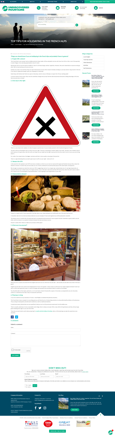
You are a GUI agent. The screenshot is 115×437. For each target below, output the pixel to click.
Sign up (34, 385)
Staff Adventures (87, 68)
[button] (102, 396)
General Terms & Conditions (81, 417)
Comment (13, 333)
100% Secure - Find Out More (57, 431)
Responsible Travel (52, 1)
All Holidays (13, 1)
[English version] (1, 1)
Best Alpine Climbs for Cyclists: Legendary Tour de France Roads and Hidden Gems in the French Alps (98, 77)
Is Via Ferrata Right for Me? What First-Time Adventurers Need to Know (98, 113)
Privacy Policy (92, 417)
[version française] (3, 1)
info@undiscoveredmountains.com (46, 400)
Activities (85, 65)
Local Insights (18, 44)
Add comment (15, 355)
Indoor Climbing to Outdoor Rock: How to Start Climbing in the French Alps (98, 130)
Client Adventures (87, 62)
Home (12, 44)
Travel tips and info (88, 59)
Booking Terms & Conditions (66, 417)
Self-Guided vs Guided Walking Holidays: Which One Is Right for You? (97, 96)
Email (56, 373)
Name (12, 327)
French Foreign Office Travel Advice (50, 417)
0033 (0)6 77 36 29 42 (45, 398)
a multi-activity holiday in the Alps (44, 311)
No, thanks (28, 387)
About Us (32, 1)
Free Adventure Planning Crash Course (99, 1)
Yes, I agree (28, 385)
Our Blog (60, 395)
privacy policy (85, 371)
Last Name (42, 373)
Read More (96, 91)
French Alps (74, 1)
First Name (27, 373)
